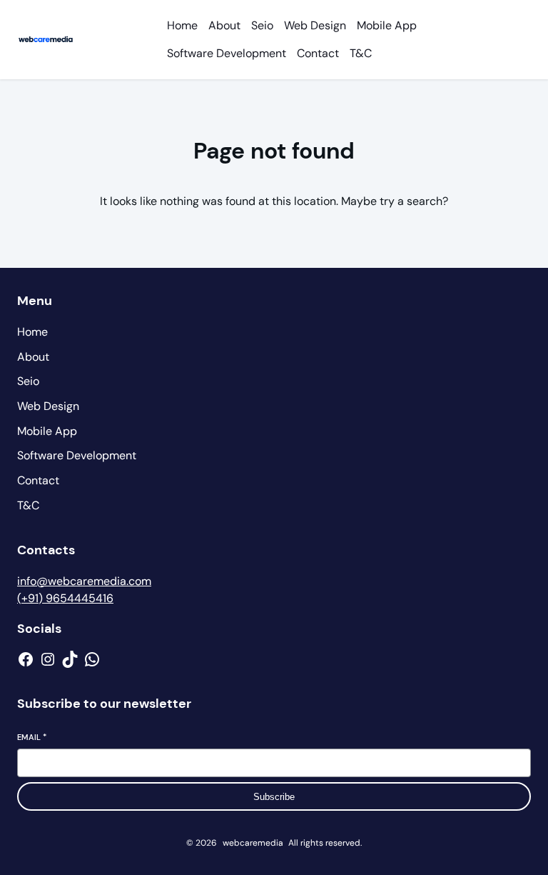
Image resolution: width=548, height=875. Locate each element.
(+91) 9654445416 (65, 598)
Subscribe (274, 796)
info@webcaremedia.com (84, 581)
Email (31, 737)
